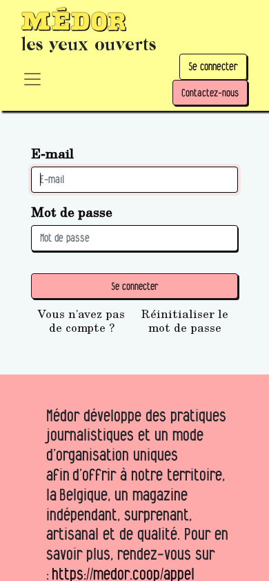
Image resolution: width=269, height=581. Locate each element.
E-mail (52, 153)
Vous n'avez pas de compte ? (81, 321)
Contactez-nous (210, 92)
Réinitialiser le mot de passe (184, 321)
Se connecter (213, 66)
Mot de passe (71, 212)
